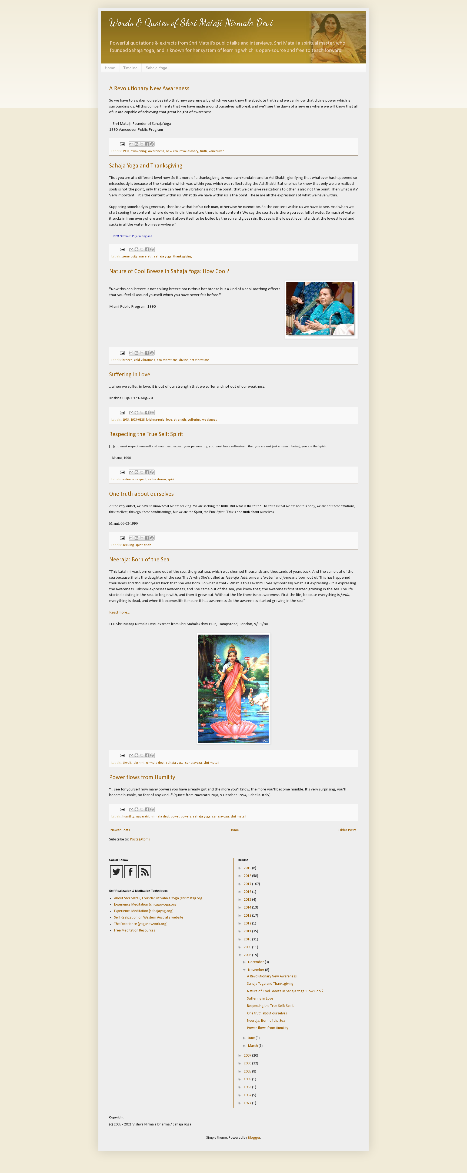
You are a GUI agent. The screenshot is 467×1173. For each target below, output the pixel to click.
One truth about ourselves (141, 494)
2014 (248, 908)
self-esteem (157, 479)
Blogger (254, 1138)
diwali (126, 763)
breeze (127, 360)
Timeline (130, 68)
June (252, 1038)
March (253, 1046)
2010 (248, 939)
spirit (171, 479)
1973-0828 (138, 419)
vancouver (216, 151)
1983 (248, 1087)
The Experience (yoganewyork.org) (141, 924)
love (169, 419)
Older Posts (347, 830)
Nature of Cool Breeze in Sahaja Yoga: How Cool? (169, 272)
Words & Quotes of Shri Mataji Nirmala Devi (191, 22)
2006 (248, 1063)
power (175, 816)
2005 (248, 1072)
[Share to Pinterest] (152, 144)
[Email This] (131, 144)
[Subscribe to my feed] (144, 877)
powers (186, 816)
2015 (248, 900)
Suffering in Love (129, 375)
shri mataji (211, 763)
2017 (248, 884)
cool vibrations (167, 360)
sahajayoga (193, 763)
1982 (248, 1095)
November (256, 970)
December (256, 962)
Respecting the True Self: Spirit (146, 434)
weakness (209, 419)
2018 (248, 876)
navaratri (145, 256)
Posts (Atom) (140, 839)
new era (172, 151)
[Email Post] (121, 144)
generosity (130, 256)
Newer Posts (120, 830)
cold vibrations (144, 360)
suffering (194, 419)
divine (183, 360)
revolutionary (188, 151)
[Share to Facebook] (146, 144)
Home (110, 68)
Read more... (119, 612)
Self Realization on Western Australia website (148, 918)
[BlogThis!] (136, 144)
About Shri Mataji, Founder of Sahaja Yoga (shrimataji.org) (159, 898)
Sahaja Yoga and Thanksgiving (145, 166)
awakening (138, 151)
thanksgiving (182, 256)
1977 (248, 1103)
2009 (248, 947)
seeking (128, 545)
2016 (248, 892)
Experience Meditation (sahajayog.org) (144, 911)
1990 (125, 151)
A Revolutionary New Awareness (149, 89)
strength (180, 419)
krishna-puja (155, 419)
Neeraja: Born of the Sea (139, 560)
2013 (248, 916)
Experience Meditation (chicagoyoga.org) (146, 905)
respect (140, 479)
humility (128, 816)
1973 (125, 419)
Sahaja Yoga (156, 68)
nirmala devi (155, 763)
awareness (156, 151)
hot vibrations (199, 360)
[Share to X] (141, 144)
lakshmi (138, 763)
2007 (248, 1056)
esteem (128, 479)
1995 (248, 1079)
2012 (248, 923)
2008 (248, 955)
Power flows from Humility (142, 778)
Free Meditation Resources (134, 931)
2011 (248, 931)
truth (203, 151)
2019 (248, 868)
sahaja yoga (163, 256)
